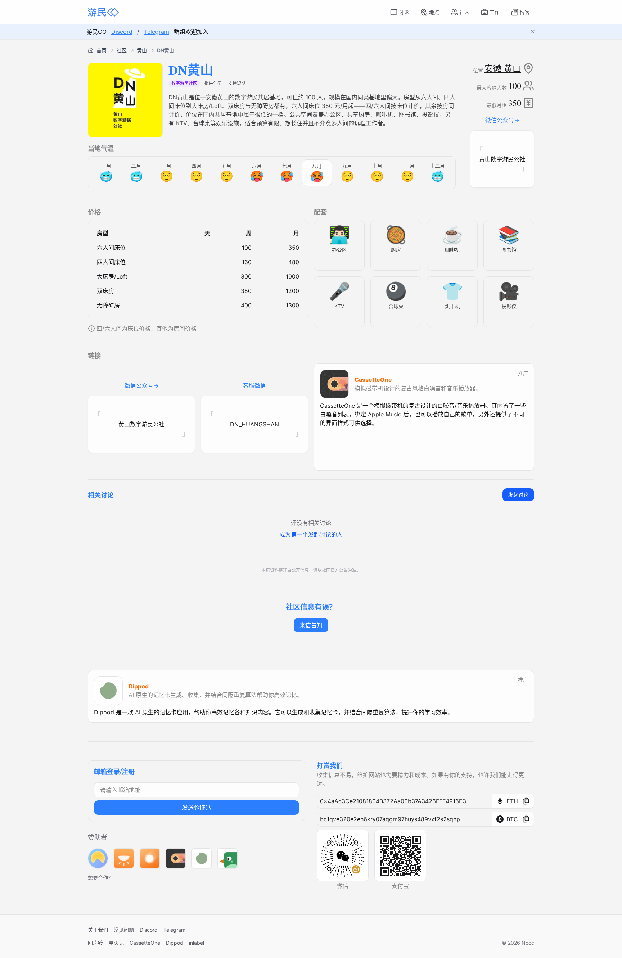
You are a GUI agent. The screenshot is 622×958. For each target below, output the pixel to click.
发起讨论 (518, 495)
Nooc (528, 943)
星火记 (116, 943)
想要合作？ (100, 878)
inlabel (196, 943)
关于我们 (98, 930)
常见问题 (124, 930)
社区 (122, 50)
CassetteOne (145, 943)
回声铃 (95, 943)
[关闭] (535, 31)
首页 (101, 50)
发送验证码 (196, 807)
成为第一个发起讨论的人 (311, 534)
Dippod (174, 943)
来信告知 (311, 625)
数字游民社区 (184, 83)
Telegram (156, 31)
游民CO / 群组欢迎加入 (147, 31)
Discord (121, 31)
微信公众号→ (502, 120)
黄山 (142, 50)
